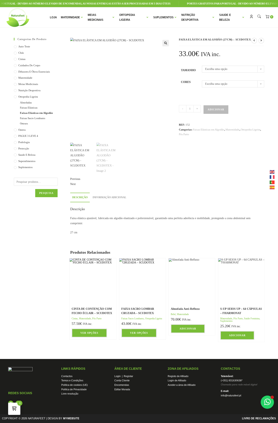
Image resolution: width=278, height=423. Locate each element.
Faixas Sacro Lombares (132, 318)
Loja (53, 17)
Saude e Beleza (225, 17)
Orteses (24, 123)
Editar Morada (122, 389)
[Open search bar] (259, 16)
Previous (75, 179)
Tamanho (188, 70)
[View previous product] (254, 40)
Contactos (66, 376)
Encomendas (121, 385)
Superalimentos (26, 161)
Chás (21, 52)
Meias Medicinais (95, 17)
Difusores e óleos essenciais (34, 71)
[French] (272, 176)
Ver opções (89, 333)
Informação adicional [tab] (109, 197)
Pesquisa (46, 193)
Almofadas (26, 102)
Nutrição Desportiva (189, 17)
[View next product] (261, 40)
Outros (22, 129)
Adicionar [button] (187, 328)
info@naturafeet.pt (231, 395)
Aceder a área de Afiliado (182, 385)
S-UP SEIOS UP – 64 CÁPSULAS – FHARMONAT (241, 311)
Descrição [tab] (80, 197)
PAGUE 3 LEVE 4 (28, 135)
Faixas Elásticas (28, 107)
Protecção (23, 148)
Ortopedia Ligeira (127, 17)
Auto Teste (24, 46)
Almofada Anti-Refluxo (185, 308)
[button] (165, 43)
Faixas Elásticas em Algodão (208, 129)
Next (73, 184)
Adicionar (216, 109)
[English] (272, 171)
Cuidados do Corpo (29, 65)
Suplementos (163, 17)
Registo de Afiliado (178, 376)
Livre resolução (69, 393)
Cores (186, 82)
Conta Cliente (122, 380)
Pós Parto (184, 134)
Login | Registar (123, 376)
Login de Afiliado (177, 380)
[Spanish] (272, 187)
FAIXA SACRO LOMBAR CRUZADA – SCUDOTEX (137, 311)
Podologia (24, 142)
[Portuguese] (272, 182)
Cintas (75, 318)
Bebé (173, 314)
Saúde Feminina (251, 318)
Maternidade (70, 17)
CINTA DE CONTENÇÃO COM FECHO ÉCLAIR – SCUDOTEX (92, 311)
